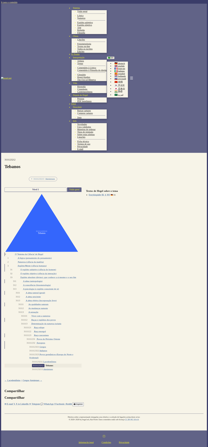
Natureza (81, 18)
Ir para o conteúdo (9, 2)
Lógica (80, 15)
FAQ (73, 104)
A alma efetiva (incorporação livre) (36, 300)
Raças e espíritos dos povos (38, 320)
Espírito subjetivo (85, 22)
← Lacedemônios (12, 380)
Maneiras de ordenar (86, 129)
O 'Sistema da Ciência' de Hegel (24, 254)
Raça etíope (34, 327)
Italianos (38, 350)
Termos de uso (83, 144)
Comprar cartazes (85, 113)
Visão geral (82, 11)
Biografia (81, 86)
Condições (106, 442)
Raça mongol (35, 331)
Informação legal (86, 442)
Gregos (37, 347)
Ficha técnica (83, 141)
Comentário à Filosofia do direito (92, 70)
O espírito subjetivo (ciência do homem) (33, 269)
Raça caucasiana (36, 335)
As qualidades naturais (33, 304)
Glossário (81, 74)
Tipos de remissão (85, 132)
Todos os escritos (85, 49)
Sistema (76, 8)
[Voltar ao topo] (104, 437)
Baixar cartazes (84, 110)
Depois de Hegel (80, 95)
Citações (81, 39)
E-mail (80, 149)
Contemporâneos (84, 92)
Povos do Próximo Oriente (43, 339)
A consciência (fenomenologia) (32, 285)
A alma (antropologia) (27, 281)
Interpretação (78, 57)
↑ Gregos (25, 380)
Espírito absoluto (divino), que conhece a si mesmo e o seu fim (43, 277)
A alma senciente (28, 296)
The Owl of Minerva (86, 80)
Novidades (82, 124)
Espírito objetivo (84, 25)
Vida (75, 83)
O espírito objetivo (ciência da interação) (33, 273)
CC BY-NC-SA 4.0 (132, 420)
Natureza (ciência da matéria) (25, 262)
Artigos (80, 61)
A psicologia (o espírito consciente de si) (36, 289)
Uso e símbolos (84, 127)
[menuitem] (120, 63)
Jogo (79, 117)
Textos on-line (83, 46)
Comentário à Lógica (86, 68)
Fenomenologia (84, 44)
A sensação (28, 312)
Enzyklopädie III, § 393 (99, 195)
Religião (81, 30)
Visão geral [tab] (74, 189)
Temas (80, 63)
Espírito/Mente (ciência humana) (26, 266)
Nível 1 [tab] (35, 189)
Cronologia (82, 89)
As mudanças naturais (33, 308)
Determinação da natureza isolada (41, 323)
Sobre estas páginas (86, 134)
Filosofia (81, 32)
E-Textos (75, 54)
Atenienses (42, 369)
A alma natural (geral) (30, 293)
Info (75, 121)
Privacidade (82, 146)
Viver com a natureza (35, 316)
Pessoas (80, 98)
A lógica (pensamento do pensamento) (29, 258)
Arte (79, 27)
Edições (80, 51)
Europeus (36, 343)
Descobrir (77, 107)
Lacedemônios (44, 361)
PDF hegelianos (84, 101)
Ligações (81, 137)
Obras (75, 36)
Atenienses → (36, 380)
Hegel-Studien (83, 77)
